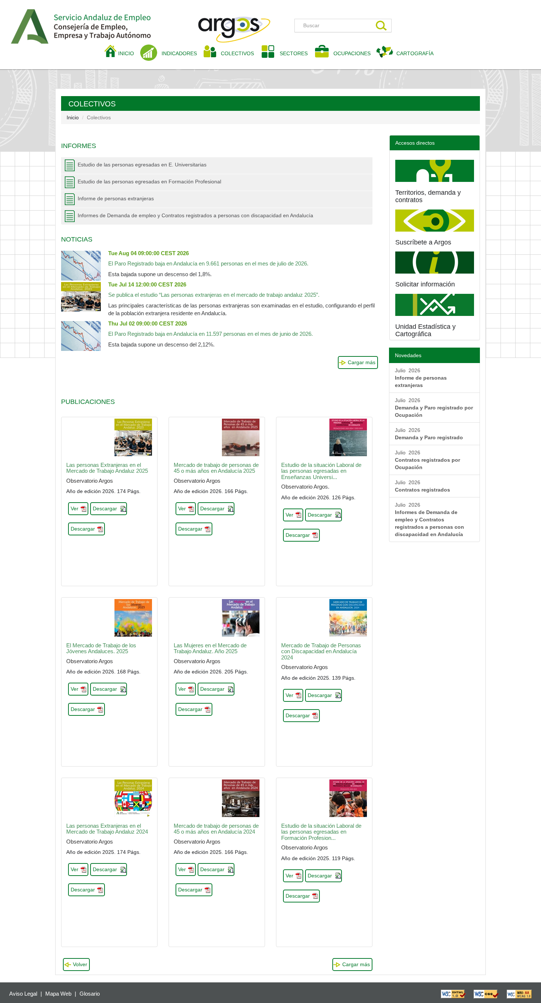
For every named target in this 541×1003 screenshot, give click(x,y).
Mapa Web (58, 993)
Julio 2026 (421, 377)
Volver (80, 964)
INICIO (128, 53)
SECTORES (294, 53)
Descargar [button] (105, 508)
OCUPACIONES (352, 53)
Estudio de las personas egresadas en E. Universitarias (142, 165)
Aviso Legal (23, 993)
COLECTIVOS (240, 53)
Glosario (89, 993)
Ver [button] (74, 508)
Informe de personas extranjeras (116, 198)
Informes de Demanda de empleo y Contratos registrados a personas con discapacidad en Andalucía (195, 215)
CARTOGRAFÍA (415, 53)
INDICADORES (179, 53)
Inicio (73, 117)
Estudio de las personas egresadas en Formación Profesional (149, 181)
